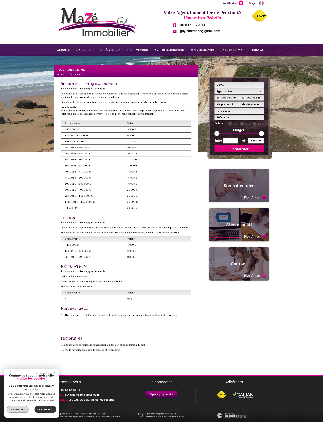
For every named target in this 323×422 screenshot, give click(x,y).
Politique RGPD (113, 416)
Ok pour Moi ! (45, 409)
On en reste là (44, 373)
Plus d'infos (254, 197)
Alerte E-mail (234, 50)
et (243, 140)
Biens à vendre (108, 50)
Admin (102, 416)
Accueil (63, 50)
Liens (97, 416)
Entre (217, 140)
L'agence (83, 50)
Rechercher (239, 149)
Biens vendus (137, 50)
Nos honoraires (86, 416)
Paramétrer (18, 409)
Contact (259, 50)
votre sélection (229, 3)
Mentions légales (72, 416)
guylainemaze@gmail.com (200, 31)
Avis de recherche (169, 50)
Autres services (203, 50)
